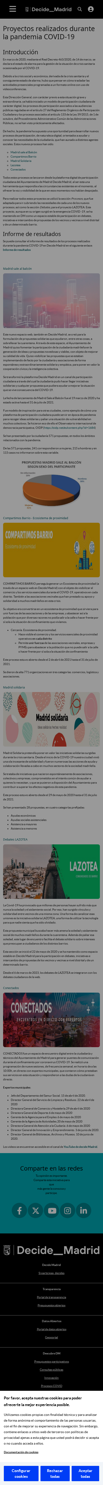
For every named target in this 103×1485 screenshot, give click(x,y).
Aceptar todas (85, 1473)
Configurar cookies (21, 1473)
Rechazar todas (55, 1473)
